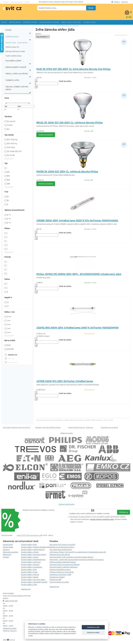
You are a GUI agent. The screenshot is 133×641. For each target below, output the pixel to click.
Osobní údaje (8, 547)
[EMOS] (70, 476)
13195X (7, 176)
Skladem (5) (12, 355)
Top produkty (41, 37)
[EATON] (28, 458)
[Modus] (97, 440)
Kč (5, 109)
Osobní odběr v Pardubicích (31, 567)
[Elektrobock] (49, 458)
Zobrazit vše (8, 158)
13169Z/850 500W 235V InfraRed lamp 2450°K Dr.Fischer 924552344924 (77, 327)
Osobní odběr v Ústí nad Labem (33, 579)
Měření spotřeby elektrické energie (63, 562)
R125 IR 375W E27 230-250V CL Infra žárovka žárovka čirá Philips (73, 69)
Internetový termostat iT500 (60, 574)
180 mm (7, 324)
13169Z (7, 172)
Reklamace (7, 554)
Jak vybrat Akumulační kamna (61, 549)
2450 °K (7, 219)
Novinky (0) (12, 362)
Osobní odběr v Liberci (29, 557)
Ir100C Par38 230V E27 (13, 151)
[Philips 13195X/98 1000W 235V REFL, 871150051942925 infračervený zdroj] (83, 257)
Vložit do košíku (65, 81)
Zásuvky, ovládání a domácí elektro (17, 87)
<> (6, 103)
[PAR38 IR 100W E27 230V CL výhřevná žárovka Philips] (83, 154)
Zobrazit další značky (66, 504)
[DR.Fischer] (78, 449)
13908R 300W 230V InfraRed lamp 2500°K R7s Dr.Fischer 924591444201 (77, 220)
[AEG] (70, 458)
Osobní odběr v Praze (29, 572)
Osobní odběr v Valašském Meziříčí (34, 582)
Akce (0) (11, 359)
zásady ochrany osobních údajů (102, 519)
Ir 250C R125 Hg (10, 143)
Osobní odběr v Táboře (29, 577)
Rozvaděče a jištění (30, 22)
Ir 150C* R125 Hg (10, 139)
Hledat (91, 8)
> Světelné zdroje (24, 25)
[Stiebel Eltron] (110, 485)
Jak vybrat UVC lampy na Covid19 (62, 544)
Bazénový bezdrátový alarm (60, 569)
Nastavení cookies (93, 632)
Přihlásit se (123, 512)
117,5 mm (7, 316)
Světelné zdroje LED (12, 47)
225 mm (7, 332)
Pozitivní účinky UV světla (59, 582)
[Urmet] (55, 495)
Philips (7, 129)
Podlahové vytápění (57, 577)
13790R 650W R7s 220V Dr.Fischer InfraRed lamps (64, 381)
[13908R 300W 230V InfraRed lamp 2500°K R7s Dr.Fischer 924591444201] (83, 203)
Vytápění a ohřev (89, 22)
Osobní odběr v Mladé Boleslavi (33, 559)
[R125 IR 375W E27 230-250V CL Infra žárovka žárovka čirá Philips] (83, 52)
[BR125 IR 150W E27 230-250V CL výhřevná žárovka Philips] (83, 105)
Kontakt (27, 2)
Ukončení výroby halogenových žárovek (64, 564)
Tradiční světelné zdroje (13, 56)
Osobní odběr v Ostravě (30, 564)
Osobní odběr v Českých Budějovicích (35, 547)
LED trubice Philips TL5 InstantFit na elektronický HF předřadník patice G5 (78, 552)
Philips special (9, 121)
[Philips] (65, 440)
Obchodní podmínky (16, 2)
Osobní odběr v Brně (29, 544)
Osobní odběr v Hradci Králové (32, 549)
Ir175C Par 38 (9, 155)
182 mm (7, 328)
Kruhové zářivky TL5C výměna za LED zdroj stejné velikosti (71, 557)
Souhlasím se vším (93, 627)
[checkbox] (10, 355)
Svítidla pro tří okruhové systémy (62, 547)
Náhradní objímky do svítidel (15, 51)
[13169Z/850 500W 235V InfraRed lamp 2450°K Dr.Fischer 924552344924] (83, 310)
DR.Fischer (8, 125)
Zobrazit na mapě (9, 628)
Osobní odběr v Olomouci (31, 562)
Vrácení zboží (8, 544)
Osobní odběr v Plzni (29, 569)
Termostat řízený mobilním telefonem (64, 567)
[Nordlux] (21, 485)
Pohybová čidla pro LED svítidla (62, 572)
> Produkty (13, 25)
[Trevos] (35, 449)
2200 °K (7, 215)
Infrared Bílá (9, 349)
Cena (6, 98)
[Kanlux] (101, 458)
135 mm (7, 320)
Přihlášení (117, 2)
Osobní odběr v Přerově (30, 574)
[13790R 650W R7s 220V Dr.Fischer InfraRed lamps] (83, 364)
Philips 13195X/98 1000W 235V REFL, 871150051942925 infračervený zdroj (78, 274)
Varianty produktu (46, 135)
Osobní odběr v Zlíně (29, 584)
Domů (6, 25)
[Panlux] (52, 485)
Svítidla (4, 22)
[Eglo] (49, 476)
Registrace (124, 2)
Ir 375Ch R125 (9, 147)
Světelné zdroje (15, 22)
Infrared (7, 345)
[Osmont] (35, 440)
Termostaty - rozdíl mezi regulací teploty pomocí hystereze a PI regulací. (77, 559)
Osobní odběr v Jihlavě (30, 552)
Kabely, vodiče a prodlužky (71, 22)
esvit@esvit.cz (35, 535)
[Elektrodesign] (66, 467)
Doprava (6, 2)
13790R (7, 180)
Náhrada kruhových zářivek (60, 554)
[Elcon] (25, 467)
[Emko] (108, 467)
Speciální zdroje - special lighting (17, 43)
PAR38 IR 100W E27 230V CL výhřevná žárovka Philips (67, 171)
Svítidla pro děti (56, 579)
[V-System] (77, 495)
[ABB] (108, 449)
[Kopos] (101, 476)
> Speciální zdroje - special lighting (42, 25)
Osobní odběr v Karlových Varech (33, 554)
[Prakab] (80, 485)
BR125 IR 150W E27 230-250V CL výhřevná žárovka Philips (69, 122)
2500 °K (7, 223)
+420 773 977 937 (23, 535)
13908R (7, 184)
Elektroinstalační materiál (49, 22)
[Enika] (27, 476)
